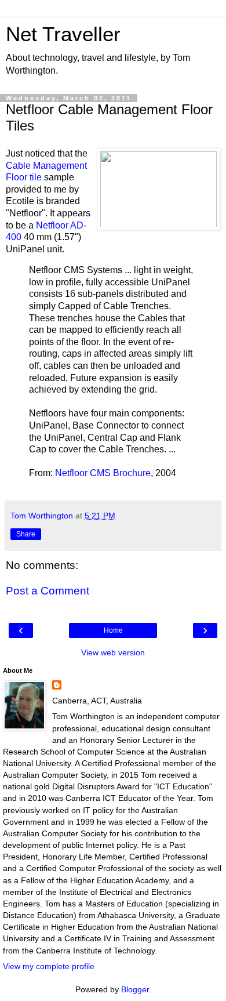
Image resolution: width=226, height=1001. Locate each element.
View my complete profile (48, 966)
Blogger (135, 989)
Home (113, 630)
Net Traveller (63, 34)
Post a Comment (47, 591)
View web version (113, 652)
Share (25, 534)
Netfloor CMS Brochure (103, 473)
